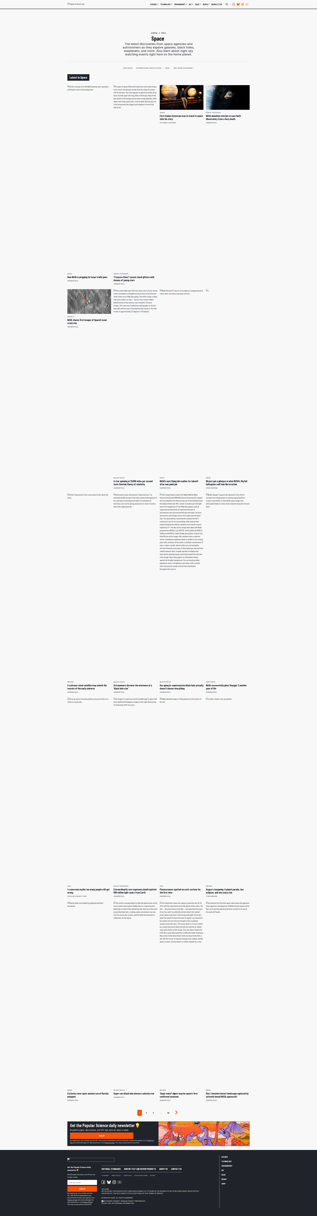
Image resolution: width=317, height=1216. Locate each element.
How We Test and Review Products (140, 1169)
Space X (70, 316)
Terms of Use (72, 1200)
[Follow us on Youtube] (247, 4)
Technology (165, 4)
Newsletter (216, 4)
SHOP (223, 1183)
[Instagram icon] (114, 1182)
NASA (167, 68)
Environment (179, 4)
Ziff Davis (111, 1198)
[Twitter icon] (108, 1182)
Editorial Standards (111, 1169)
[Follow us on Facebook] (233, 4)
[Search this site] (227, 4)
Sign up (102, 1135)
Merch (223, 1179)
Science (153, 4)
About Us (163, 1169)
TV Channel (105, 1175)
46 (168, 1113)
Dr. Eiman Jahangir (168, 123)
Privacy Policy (110, 1143)
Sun (69, 886)
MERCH (205, 4)
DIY (190, 4)
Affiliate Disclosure (141, 1175)
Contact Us (176, 1169)
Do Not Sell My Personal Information (118, 1203)
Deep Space (127, 68)
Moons (70, 682)
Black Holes (119, 478)
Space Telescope (121, 274)
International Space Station (148, 68)
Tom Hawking (211, 896)
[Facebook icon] (103, 1182)
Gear (197, 4)
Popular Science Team (76, 896)
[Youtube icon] (119, 1182)
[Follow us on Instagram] (242, 4)
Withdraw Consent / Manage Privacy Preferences (124, 1201)
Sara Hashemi (211, 488)
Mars (208, 478)
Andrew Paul (72, 281)
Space (163, 33)
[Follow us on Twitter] (238, 4)
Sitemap (152, 1175)
